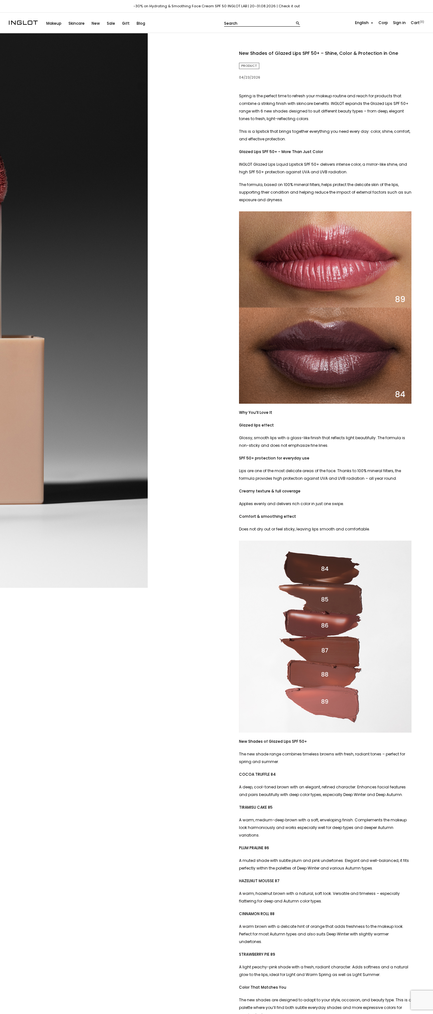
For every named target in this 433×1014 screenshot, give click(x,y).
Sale (111, 23)
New (96, 23)
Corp (383, 22)
